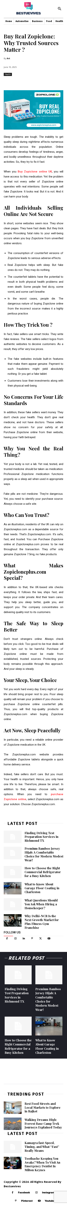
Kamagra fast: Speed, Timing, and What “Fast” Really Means (42, 1146)
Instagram (48, 1192)
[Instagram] (15, 938)
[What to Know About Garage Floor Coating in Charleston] (13, 888)
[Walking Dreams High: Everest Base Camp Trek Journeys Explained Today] (13, 1124)
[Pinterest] (32, 938)
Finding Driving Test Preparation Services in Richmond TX (41, 837)
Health (8, 74)
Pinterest (27, 1200)
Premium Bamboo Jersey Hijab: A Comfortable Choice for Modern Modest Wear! (44, 854)
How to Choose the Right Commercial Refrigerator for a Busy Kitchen (43, 872)
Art (8, 58)
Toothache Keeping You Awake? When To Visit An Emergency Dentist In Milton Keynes (42, 1164)
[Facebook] (7, 938)
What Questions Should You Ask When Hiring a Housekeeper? (41, 904)
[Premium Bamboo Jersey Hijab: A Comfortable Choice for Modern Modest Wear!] (13, 853)
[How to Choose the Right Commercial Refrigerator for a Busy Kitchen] (13, 872)
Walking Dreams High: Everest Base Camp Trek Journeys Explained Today (43, 1123)
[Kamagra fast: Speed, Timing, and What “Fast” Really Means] (13, 1147)
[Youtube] (49, 938)
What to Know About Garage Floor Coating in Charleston (42, 888)
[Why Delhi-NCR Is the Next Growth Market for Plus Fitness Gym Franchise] (13, 920)
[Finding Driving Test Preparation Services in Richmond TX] (13, 837)
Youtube (50, 1200)
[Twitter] (40, 938)
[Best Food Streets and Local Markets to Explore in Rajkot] (13, 1107)
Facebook (24, 1192)
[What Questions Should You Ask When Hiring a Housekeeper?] (13, 904)
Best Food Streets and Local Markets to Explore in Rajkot (42, 1107)
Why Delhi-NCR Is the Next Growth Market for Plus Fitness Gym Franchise (42, 921)
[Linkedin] (23, 938)
